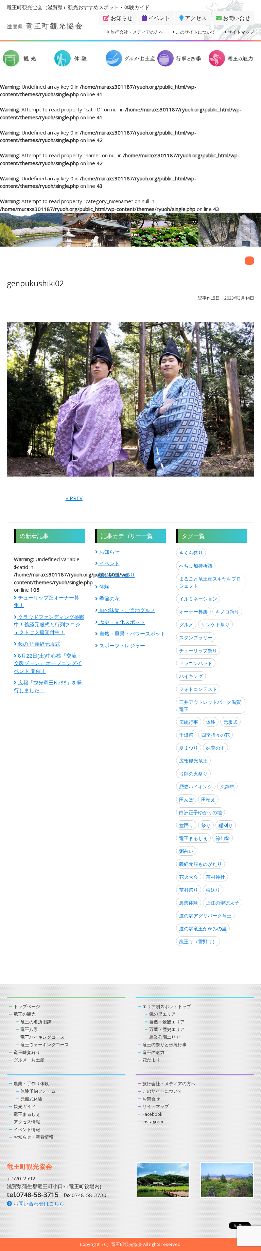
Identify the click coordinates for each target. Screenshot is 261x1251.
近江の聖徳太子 (222, 902)
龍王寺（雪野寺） (198, 941)
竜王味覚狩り (27, 1052)
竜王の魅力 (153, 1052)
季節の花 (109, 598)
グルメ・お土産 (29, 1060)
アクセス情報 (27, 1122)
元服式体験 (31, 1099)
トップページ (27, 1006)
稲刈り (226, 825)
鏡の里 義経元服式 (38, 643)
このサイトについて (195, 32)
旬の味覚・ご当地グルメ (126, 610)
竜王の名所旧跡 (35, 1022)
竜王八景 (29, 1029)
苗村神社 (215, 877)
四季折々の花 (215, 735)
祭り (206, 825)
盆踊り (186, 825)
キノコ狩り (227, 611)
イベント (158, 18)
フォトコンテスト (198, 689)
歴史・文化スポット (121, 622)
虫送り (213, 890)
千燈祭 (186, 735)
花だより (151, 1060)
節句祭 (222, 838)
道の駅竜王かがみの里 (203, 928)
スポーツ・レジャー (121, 645)
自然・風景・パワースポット (132, 633)
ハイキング (191, 676)
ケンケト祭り (215, 624)
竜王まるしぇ (193, 838)
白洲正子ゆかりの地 (200, 812)
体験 (103, 586)
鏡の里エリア (162, 1014)
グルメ (186, 624)
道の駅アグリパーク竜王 (205, 915)
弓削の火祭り (193, 773)
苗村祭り (188, 890)
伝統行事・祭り (116, 575)
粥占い (186, 851)
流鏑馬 (227, 786)
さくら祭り (191, 553)
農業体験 (188, 902)
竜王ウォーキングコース (44, 1044)
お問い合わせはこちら (38, 1203)
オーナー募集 (193, 611)
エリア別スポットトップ (166, 1006)
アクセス (195, 18)
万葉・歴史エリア (167, 1029)
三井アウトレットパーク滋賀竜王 (210, 705)
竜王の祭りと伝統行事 (164, 1044)
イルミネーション (198, 598)
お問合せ (151, 1099)
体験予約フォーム (38, 1091)
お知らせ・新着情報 (33, 1137)
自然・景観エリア (167, 1022)
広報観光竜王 (193, 760)
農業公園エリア (164, 1037)
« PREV (74, 498)
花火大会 (188, 877)
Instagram (152, 1122)
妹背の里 (215, 748)
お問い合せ (236, 18)
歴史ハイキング (195, 786)
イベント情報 (27, 1129)
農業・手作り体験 (31, 1083)
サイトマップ (240, 32)
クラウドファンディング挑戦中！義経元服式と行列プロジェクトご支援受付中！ (49, 624)
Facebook (152, 1114)
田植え (208, 799)
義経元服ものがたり (200, 864)
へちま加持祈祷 (195, 565)
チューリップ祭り (198, 650)
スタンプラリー (195, 637)
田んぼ (186, 799)
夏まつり (188, 748)
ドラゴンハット (195, 663)
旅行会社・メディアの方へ (136, 32)
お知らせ (121, 18)
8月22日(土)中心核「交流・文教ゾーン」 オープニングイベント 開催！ (48, 663)
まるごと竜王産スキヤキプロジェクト (210, 582)
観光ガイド (25, 1106)
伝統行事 (188, 722)
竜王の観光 (25, 1014)
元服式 (230, 722)
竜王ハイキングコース (42, 1037)
